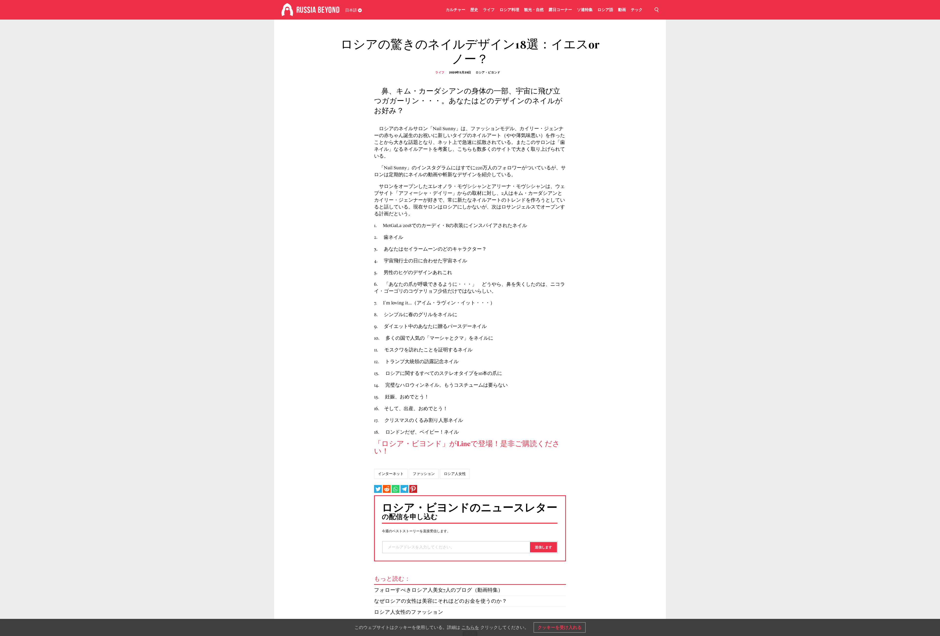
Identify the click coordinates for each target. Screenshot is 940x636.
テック (637, 9)
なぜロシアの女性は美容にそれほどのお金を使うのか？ (440, 601)
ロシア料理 (509, 9)
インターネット (391, 474)
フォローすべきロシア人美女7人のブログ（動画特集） (438, 590)
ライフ (489, 9)
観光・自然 (534, 9)
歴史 (474, 9)
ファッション (424, 474)
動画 (622, 9)
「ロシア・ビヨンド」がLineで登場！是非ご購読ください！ (467, 447)
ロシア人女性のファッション (408, 612)
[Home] (287, 9)
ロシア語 (605, 9)
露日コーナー (560, 9)
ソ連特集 (585, 9)
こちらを (470, 627)
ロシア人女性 (455, 474)
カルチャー (455, 9)
